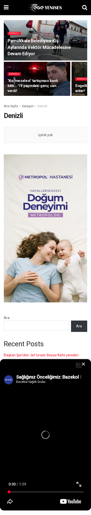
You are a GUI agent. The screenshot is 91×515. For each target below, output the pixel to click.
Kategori (28, 106)
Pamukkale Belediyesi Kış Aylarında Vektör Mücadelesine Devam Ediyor (39, 47)
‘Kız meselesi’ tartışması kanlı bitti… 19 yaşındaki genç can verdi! (33, 85)
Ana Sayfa (11, 106)
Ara (7, 318)
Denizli (14, 33)
